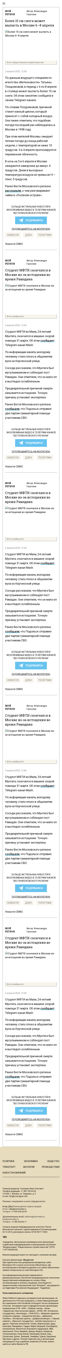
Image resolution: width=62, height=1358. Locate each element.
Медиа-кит (28, 1260)
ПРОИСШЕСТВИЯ (50, 1167)
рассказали (13, 190)
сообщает (47, 340)
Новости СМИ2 (14, 243)
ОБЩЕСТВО (53, 1161)
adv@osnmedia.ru (11, 1219)
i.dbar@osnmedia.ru (17, 1209)
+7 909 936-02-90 (19, 1211)
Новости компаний (14, 1172)
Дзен (28, 234)
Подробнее (45, 1288)
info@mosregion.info (18, 1196)
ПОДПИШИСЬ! (34, 220)
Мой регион (10, 13)
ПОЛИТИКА (8, 1161)
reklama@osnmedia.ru (35, 1217)
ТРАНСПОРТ (9, 1167)
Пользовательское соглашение (18, 1293)
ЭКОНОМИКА (31, 1161)
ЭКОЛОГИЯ (28, 1167)
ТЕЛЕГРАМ (44, 234)
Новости (13, 234)
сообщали (12, 408)
